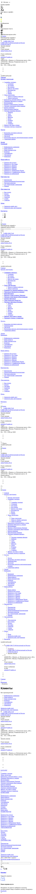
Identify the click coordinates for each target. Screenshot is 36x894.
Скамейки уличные (10, 82)
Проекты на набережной (11, 173)
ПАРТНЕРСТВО (6, 840)
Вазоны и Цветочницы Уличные (14, 104)
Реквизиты (7, 156)
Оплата (6, 194)
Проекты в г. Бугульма (11, 164)
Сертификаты (8, 153)
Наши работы (5, 159)
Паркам (6, 186)
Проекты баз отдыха (10, 162)
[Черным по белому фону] (1, 14)
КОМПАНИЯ (5, 792)
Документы (7, 155)
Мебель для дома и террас (12, 125)
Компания (4, 144)
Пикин (10, 93)
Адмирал (10, 123)
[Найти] (2, 231)
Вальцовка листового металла (13, 133)
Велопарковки (8, 103)
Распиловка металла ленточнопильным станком (18, 137)
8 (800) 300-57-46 (9, 41)
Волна (9, 91)
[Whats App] (5, 217)
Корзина (3, 872)
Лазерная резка (8, 134)
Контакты (4, 211)
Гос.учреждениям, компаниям (13, 184)
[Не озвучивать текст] (1, 33)
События (7, 200)
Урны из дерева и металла (15, 96)
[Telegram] (4, 215)
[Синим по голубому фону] (1, 18)
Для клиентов (5, 189)
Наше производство (10, 150)
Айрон (10, 115)
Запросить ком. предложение (12, 208)
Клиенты (7, 151)
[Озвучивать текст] (2, 31)
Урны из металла (13, 98)
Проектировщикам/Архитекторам (14, 181)
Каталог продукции (7, 79)
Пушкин (10, 120)
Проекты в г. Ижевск (10, 166)
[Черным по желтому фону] (1, 19)
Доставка (7, 195)
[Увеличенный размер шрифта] (2, 10)
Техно (9, 119)
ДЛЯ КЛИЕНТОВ (6, 827)
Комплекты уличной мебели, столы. (15, 99)
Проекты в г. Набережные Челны (14, 170)
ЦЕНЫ (3, 851)
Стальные (11, 84)
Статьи (6, 198)
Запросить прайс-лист (10, 206)
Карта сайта (4, 810)
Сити (9, 114)
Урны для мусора (9, 95)
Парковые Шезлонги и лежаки (13, 101)
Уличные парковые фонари (12, 111)
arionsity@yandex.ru (6, 57)
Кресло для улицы (13, 88)
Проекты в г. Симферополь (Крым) (14, 172)
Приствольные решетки (11, 109)
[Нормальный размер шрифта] (2, 8)
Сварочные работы (10, 139)
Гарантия (7, 197)
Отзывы (3, 807)
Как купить (7, 192)
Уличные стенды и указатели (12, 126)
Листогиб (7, 136)
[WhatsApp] (5, 764)
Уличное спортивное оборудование (14, 106)
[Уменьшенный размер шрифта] (1, 6)
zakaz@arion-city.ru (6, 50)
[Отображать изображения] (2, 25)
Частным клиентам (10, 183)
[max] (5, 767)
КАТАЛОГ (4, 770)
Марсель (10, 117)
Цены (2, 203)
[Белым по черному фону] (1, 16)
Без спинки (11, 87)
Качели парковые (9, 107)
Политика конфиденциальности (10, 859)
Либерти (10, 112)
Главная (3, 77)
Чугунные (11, 85)
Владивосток (11, 90)
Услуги (3, 130)
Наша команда (8, 148)
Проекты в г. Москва (10, 169)
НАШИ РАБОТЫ (6, 811)
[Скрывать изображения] (1, 27)
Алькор (10, 122)
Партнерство (5, 177)
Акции (3, 142)
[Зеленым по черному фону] (1, 21)
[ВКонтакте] (5, 214)
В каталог (4, 891)
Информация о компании (11, 147)
